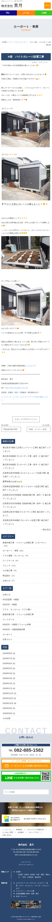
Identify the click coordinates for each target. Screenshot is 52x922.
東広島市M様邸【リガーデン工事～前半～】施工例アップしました (26, 466)
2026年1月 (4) (9, 688)
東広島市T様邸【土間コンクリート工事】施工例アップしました (26, 449)
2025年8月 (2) (9, 713)
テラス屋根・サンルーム (13, 555)
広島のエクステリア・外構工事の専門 (11, 1)
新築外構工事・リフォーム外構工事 (18, 614)
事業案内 (19, 829)
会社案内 (21, 832)
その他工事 (7, 570)
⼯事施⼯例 (35, 829)
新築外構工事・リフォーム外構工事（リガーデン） (25, 543)
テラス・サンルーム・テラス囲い (17, 609)
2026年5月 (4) (9, 668)
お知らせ (6, 580)
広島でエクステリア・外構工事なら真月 (30, 916)
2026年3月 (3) (9, 678)
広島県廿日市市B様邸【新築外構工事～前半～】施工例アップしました (26, 505)
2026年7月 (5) (9, 658)
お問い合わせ (7, 835)
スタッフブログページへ (26, 419)
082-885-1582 (21, 852)
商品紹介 (6, 576)
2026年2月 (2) (9, 683)
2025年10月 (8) (9, 703)
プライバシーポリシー (26, 864)
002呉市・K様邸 (10, 604)
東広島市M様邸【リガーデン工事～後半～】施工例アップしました (26, 458)
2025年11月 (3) (9, 698)
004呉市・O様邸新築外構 (14, 629)
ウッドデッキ (8, 560)
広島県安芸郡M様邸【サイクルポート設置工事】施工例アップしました (26, 488)
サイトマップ (26, 862)
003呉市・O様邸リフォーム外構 (17, 624)
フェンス (6, 565)
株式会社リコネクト (31, 919)
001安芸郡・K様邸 (11, 599)
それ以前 (6, 718)
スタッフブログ (33, 832)
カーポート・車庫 (10, 551)
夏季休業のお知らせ (11, 481)
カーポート (7, 634)
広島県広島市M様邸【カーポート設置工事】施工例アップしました (26, 522)
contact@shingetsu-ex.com (28, 855)
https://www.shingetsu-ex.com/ (16, 388)
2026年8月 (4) (9, 653)
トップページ (7, 829)
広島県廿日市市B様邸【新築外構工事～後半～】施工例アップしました (26, 496)
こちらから (30, 366)
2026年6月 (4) (9, 663)
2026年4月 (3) (9, 673)
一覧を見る (46, 529)
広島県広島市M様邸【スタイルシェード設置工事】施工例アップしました (26, 474)
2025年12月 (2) (9, 693)
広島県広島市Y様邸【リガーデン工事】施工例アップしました (26, 513)
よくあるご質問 (7, 832)
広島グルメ (7, 639)
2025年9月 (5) (9, 708)
